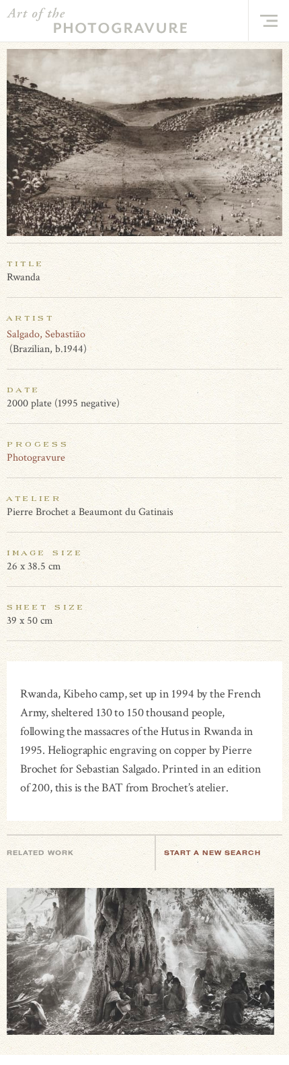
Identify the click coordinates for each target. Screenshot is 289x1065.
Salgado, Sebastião (46, 334)
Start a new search (212, 852)
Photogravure (36, 458)
